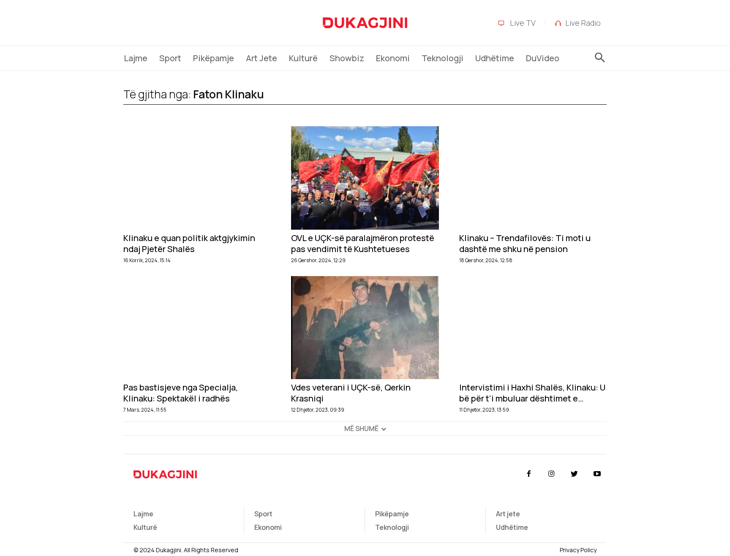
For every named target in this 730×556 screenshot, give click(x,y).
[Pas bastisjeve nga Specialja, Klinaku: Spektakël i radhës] (197, 328)
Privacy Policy (578, 550)
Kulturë (145, 527)
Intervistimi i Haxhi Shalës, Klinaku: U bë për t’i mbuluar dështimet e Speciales (532, 393)
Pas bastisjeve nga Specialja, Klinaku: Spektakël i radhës (180, 393)
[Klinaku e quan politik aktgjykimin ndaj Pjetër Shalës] (197, 178)
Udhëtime (512, 527)
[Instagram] (551, 474)
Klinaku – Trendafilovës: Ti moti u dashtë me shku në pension (525, 244)
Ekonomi (268, 527)
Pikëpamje (392, 513)
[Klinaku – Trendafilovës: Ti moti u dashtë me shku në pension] (533, 178)
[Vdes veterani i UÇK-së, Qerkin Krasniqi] (365, 328)
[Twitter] (574, 474)
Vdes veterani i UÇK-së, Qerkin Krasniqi (351, 393)
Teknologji (392, 527)
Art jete (508, 513)
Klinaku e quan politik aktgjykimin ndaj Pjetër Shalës (189, 244)
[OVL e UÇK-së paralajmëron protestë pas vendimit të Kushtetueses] (365, 178)
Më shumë (361, 428)
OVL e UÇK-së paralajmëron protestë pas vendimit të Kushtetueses (362, 244)
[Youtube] (597, 474)
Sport (263, 513)
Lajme (143, 513)
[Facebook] (528, 474)
